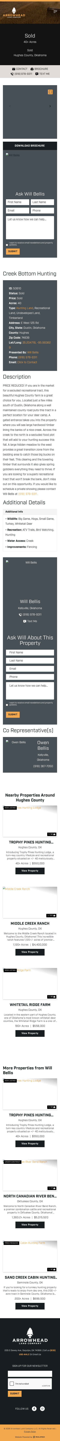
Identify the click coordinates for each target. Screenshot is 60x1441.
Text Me (32, 621)
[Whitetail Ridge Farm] (30, 983)
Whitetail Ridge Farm (30, 1005)
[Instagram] (42, 1408)
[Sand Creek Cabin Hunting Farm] (30, 1256)
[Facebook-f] (34, 1408)
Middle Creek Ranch (30, 923)
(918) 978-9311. (28, 494)
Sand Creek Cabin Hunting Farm (30, 1277)
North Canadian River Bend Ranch (30, 1196)
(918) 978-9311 (27, 357)
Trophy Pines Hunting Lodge (30, 842)
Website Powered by (23, 1437)
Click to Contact (27, 362)
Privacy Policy (30, 1432)
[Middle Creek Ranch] (30, 902)
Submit (12, 251)
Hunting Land (24, 308)
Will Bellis (33, 352)
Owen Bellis (43, 745)
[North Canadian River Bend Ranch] (30, 1175)
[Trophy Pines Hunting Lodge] (30, 821)
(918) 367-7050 (43, 766)
